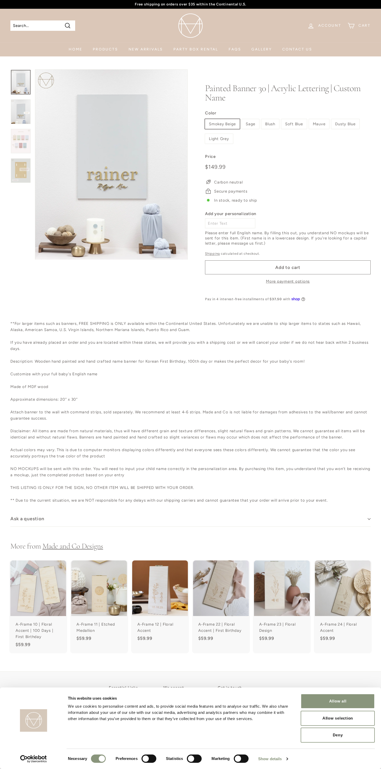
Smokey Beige (222, 124)
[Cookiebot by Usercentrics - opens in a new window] (33, 759)
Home (75, 49)
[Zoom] (111, 165)
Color (210, 113)
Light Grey (219, 138)
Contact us (297, 49)
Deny (338, 735)
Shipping (212, 253)
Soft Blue (294, 124)
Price (210, 156)
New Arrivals (146, 49)
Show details (270, 759)
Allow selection (337, 718)
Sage (250, 124)
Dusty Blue (345, 124)
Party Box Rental (195, 49)
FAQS (235, 49)
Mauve (319, 124)
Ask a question (27, 519)
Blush (270, 124)
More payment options (288, 281)
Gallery (261, 49)
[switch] (149, 759)
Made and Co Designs (73, 546)
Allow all (338, 701)
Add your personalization (230, 213)
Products (105, 49)
